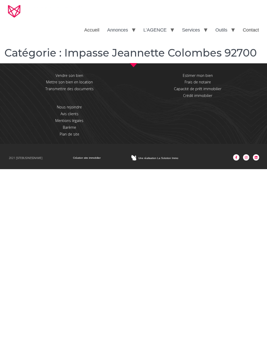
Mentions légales (69, 120)
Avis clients (69, 113)
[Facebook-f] (236, 157)
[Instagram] (246, 157)
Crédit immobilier (197, 95)
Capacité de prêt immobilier (197, 88)
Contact (251, 30)
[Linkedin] (256, 157)
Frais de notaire (198, 81)
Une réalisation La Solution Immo (158, 158)
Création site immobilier (87, 157)
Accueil (91, 30)
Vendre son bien (69, 75)
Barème (69, 127)
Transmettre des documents (69, 88)
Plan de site (69, 134)
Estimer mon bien (198, 75)
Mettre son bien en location (69, 81)
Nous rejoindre (69, 107)
